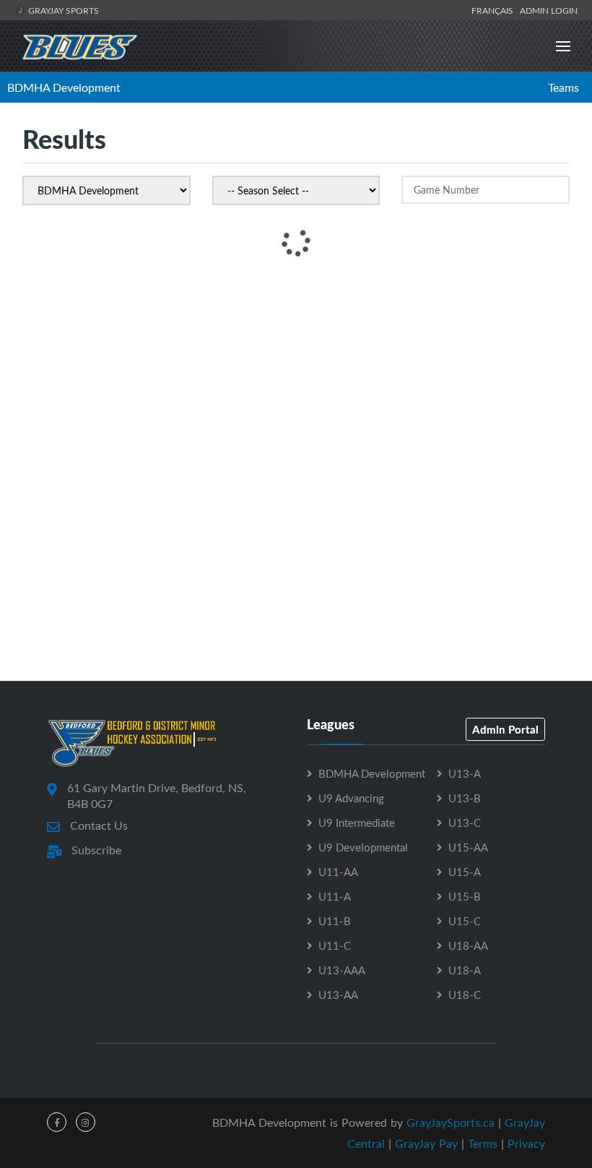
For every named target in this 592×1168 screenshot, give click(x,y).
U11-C (334, 945)
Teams (563, 87)
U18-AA (468, 945)
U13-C (464, 822)
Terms (482, 1143)
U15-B (464, 896)
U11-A (334, 896)
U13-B (464, 798)
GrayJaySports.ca (450, 1122)
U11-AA (338, 871)
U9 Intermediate (356, 822)
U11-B (334, 921)
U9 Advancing (351, 798)
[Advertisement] (296, 380)
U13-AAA (341, 970)
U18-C (464, 994)
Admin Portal (505, 729)
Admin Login (549, 10)
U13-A (464, 773)
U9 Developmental (363, 847)
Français (494, 10)
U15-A (464, 871)
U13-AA (338, 994)
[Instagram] (86, 1122)
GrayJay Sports (62, 10)
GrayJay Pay (426, 1143)
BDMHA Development (64, 87)
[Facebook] (57, 1122)
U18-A (464, 970)
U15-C (464, 921)
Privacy (526, 1143)
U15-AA (468, 847)
